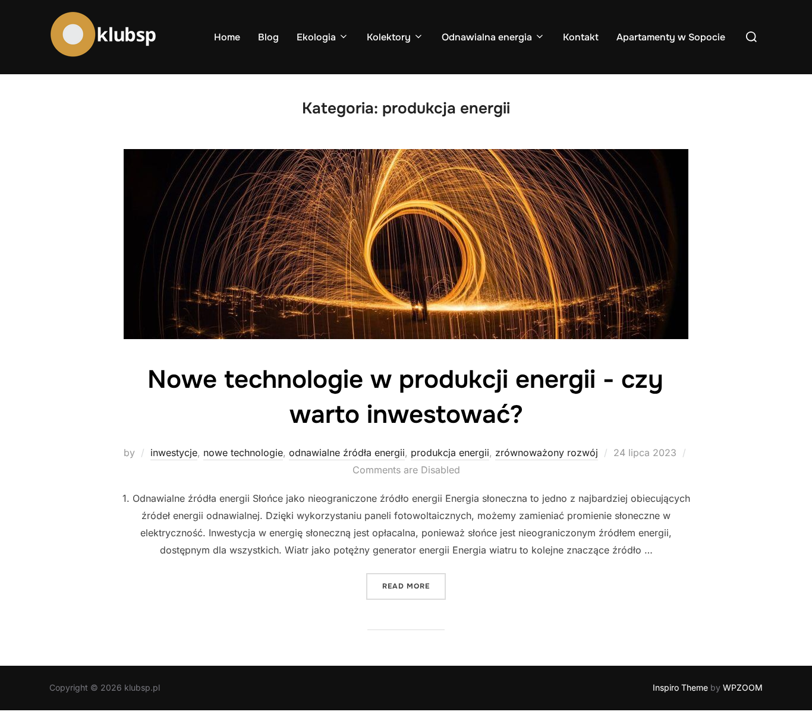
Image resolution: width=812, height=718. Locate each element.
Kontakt (581, 37)
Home (227, 37)
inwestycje (173, 452)
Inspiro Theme (680, 687)
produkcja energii (450, 452)
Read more (414, 586)
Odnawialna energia (487, 37)
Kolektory (389, 37)
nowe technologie (243, 452)
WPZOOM (743, 687)
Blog (268, 37)
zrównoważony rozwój (546, 452)
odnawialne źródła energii (347, 452)
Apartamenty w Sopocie (670, 37)
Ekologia (316, 37)
